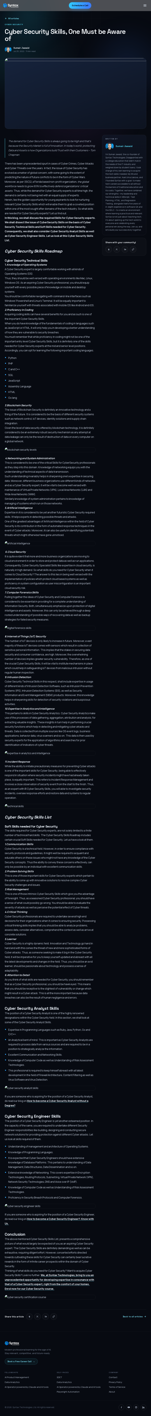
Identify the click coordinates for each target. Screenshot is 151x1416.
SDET (59, 1377)
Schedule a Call (80, 5)
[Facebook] (121, 1407)
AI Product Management (17, 1377)
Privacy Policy (115, 1382)
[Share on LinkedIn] (125, 249)
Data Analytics (12, 1382)
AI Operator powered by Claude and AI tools (27, 1387)
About (112, 1391)
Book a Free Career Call (21, 1361)
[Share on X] (117, 249)
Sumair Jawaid (124, 146)
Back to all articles (133, 1316)
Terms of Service (117, 1387)
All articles (13, 18)
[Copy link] (133, 249)
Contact (113, 1377)
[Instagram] (136, 1407)
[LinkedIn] (143, 1407)
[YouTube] (129, 1407)
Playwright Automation (68, 1391)
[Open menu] (145, 5)
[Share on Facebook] (108, 249)
